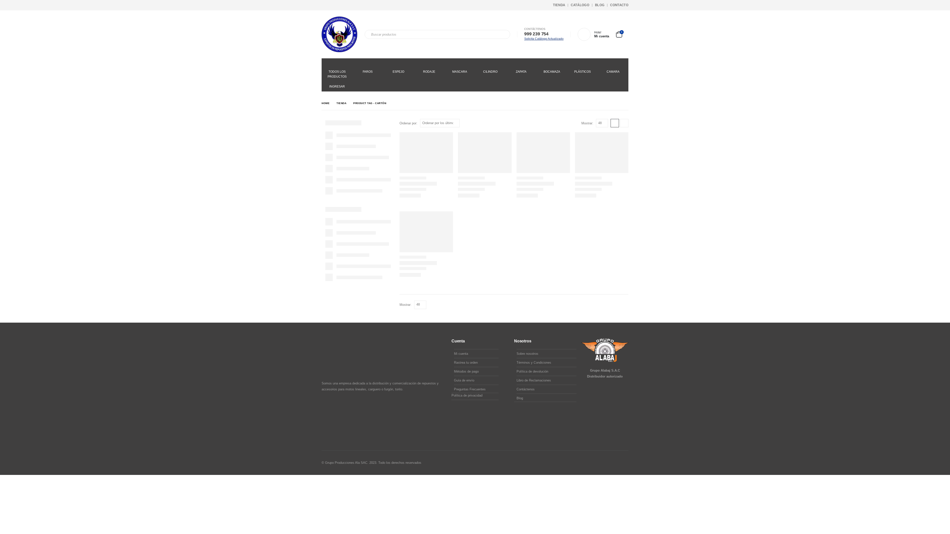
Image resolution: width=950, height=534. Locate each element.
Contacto (619, 5)
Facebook (605, 463)
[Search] (503, 34)
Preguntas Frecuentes (470, 389)
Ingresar (337, 86)
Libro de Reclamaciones (534, 380)
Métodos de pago (466, 371)
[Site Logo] (339, 34)
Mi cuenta (461, 354)
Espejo (398, 71)
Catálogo (580, 5)
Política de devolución (532, 371)
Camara (613, 71)
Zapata (521, 71)
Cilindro (490, 71)
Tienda (559, 5)
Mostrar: (587, 123)
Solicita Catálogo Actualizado (544, 39)
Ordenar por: (408, 123)
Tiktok (624, 463)
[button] (615, 123)
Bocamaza (552, 71)
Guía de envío (464, 380)
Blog (599, 5)
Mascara (459, 71)
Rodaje (429, 71)
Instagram (614, 463)
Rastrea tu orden (466, 362)
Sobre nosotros (527, 354)
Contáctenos (526, 389)
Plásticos (582, 71)
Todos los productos (337, 74)
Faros (368, 71)
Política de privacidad (466, 395)
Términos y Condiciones (534, 362)
